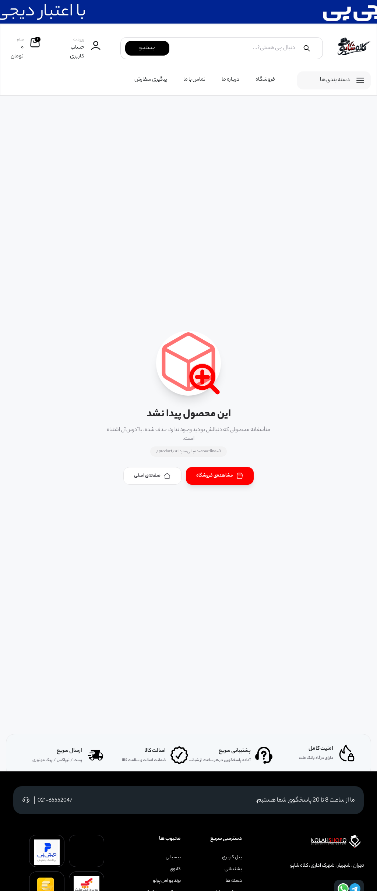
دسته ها (234, 881)
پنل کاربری (232, 857)
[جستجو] (306, 48)
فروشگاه (265, 79)
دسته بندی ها (335, 80)
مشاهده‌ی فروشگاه (214, 476)
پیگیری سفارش (150, 79)
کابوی (175, 869)
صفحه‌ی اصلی (147, 476)
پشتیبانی (233, 869)
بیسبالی (173, 857)
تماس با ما (194, 79)
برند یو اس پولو (167, 881)
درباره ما (230, 79)
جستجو (147, 48)
